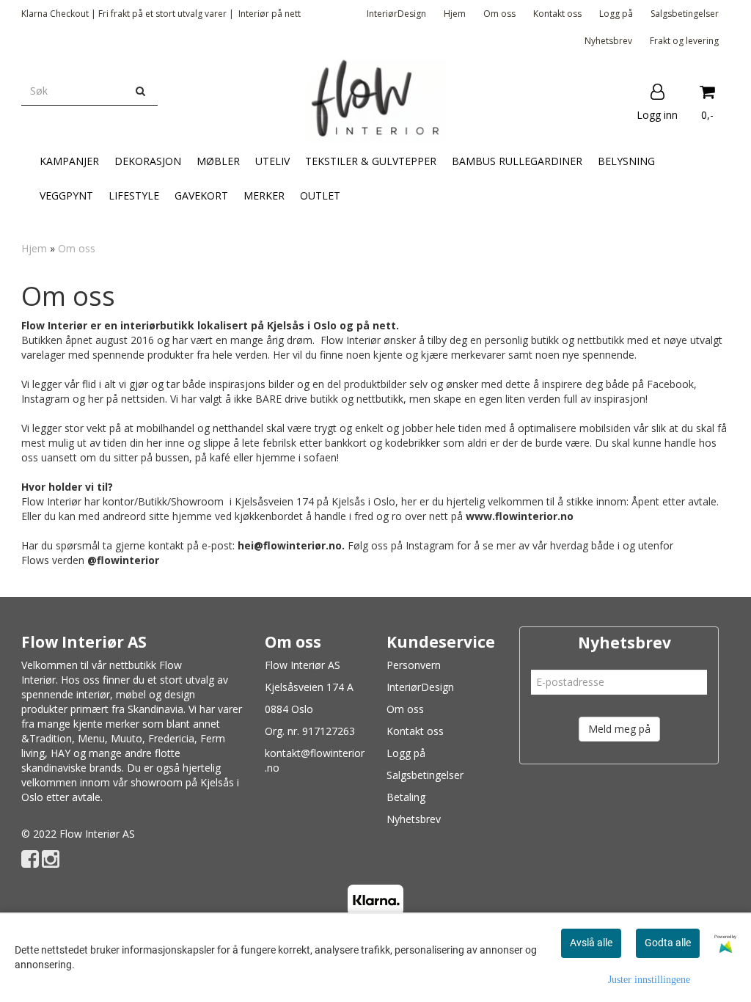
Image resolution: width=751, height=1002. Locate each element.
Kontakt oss (557, 13)
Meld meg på (619, 729)
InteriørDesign (396, 13)
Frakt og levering (684, 40)
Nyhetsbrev (608, 40)
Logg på (616, 13)
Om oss (499, 13)
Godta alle (668, 942)
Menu (91, 738)
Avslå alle (591, 942)
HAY (60, 753)
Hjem (455, 13)
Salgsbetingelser (685, 13)
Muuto (126, 738)
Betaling (406, 797)
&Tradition (46, 738)
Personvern (414, 665)
